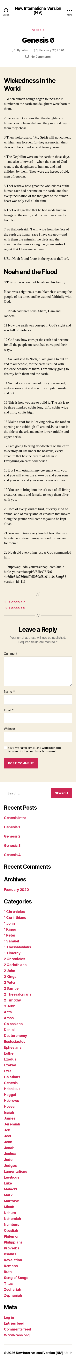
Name (9, 691)
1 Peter (9, 935)
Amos (9, 1018)
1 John (9, 923)
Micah (9, 1207)
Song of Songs (16, 1278)
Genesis (38, 30)
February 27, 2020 (51, 50)
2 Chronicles (14, 959)
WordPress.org (17, 1335)
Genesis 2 (12, 836)
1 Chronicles (14, 912)
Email (9, 710)
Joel (7, 1136)
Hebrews (11, 1100)
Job (7, 1130)
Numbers (11, 1224)
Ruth (8, 1272)
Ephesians (12, 1047)
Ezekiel (10, 1065)
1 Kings (10, 929)
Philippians (13, 1242)
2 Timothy (12, 1000)
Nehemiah (12, 1219)
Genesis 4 (12, 855)
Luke (8, 1183)
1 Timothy (12, 953)
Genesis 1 (12, 827)
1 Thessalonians (17, 947)
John (8, 1142)
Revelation (13, 1260)
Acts (8, 1012)
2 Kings (10, 977)
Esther (9, 1053)
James (9, 1118)
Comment (10, 654)
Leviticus (11, 1177)
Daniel (9, 1030)
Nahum (10, 1213)
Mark (8, 1195)
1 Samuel (11, 941)
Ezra (7, 1071)
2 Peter (10, 982)
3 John (9, 1006)
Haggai (10, 1095)
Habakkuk (12, 1089)
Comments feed (17, 1329)
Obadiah (11, 1230)
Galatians (12, 1077)
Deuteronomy (15, 1036)
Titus (8, 1283)
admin (25, 50)
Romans (11, 1266)
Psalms (10, 1254)
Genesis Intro (15, 818)
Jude (8, 1160)
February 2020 (16, 890)
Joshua (10, 1154)
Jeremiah (12, 1124)
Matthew (11, 1201)
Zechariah (12, 1289)
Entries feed (14, 1323)
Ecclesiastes (14, 1041)
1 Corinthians (15, 917)
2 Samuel (11, 988)
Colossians (13, 1024)
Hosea (9, 1106)
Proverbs (11, 1248)
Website (9, 729)
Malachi (10, 1189)
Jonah (9, 1148)
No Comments (40, 56)
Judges (10, 1165)
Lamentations (15, 1171)
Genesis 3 (12, 845)
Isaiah (9, 1112)
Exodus (10, 1059)
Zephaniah (13, 1295)
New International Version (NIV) (38, 10)
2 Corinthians (15, 965)
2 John (9, 971)
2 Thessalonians (17, 994)
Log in (9, 1317)
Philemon (11, 1236)
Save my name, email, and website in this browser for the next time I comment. (34, 749)
